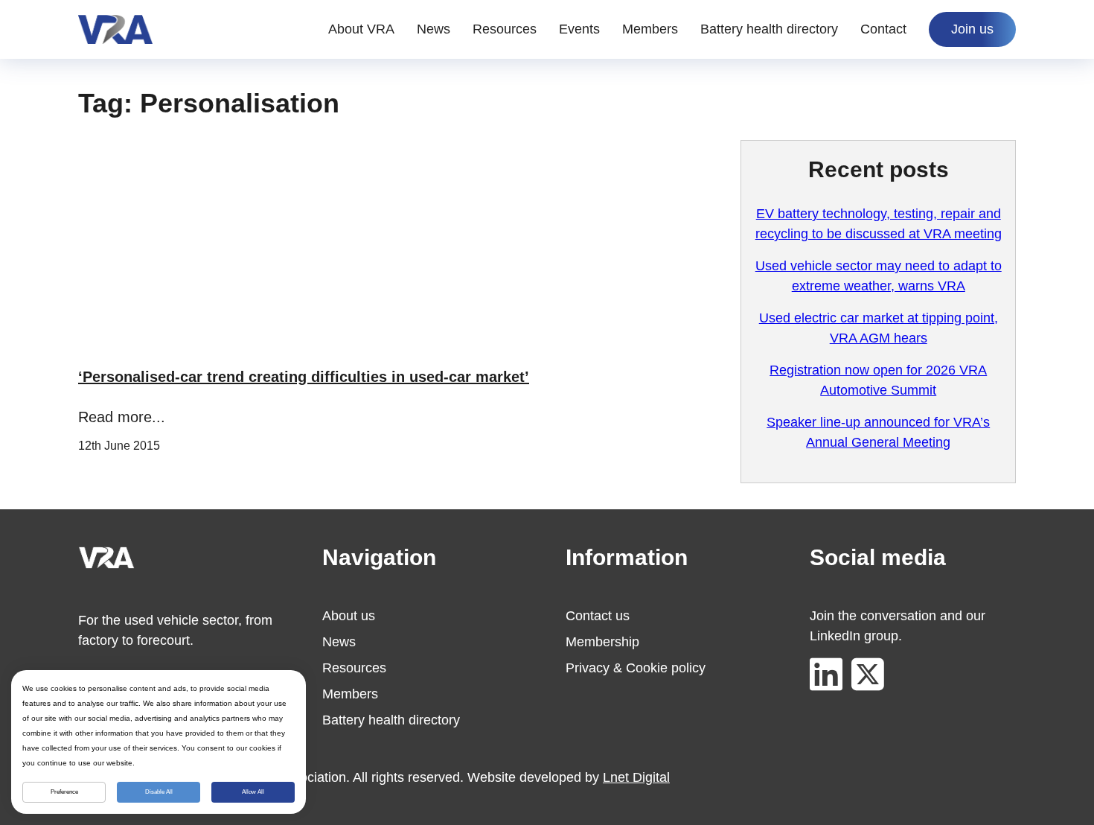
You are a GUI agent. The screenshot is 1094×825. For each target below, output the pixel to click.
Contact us (598, 615)
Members (650, 29)
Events (579, 29)
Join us (972, 29)
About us (348, 615)
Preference (64, 792)
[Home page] (115, 29)
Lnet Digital (636, 777)
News (433, 29)
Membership (602, 641)
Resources (505, 29)
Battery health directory (769, 29)
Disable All (159, 792)
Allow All (253, 792)
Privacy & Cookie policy (636, 667)
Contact (883, 29)
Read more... (121, 417)
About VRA (361, 29)
